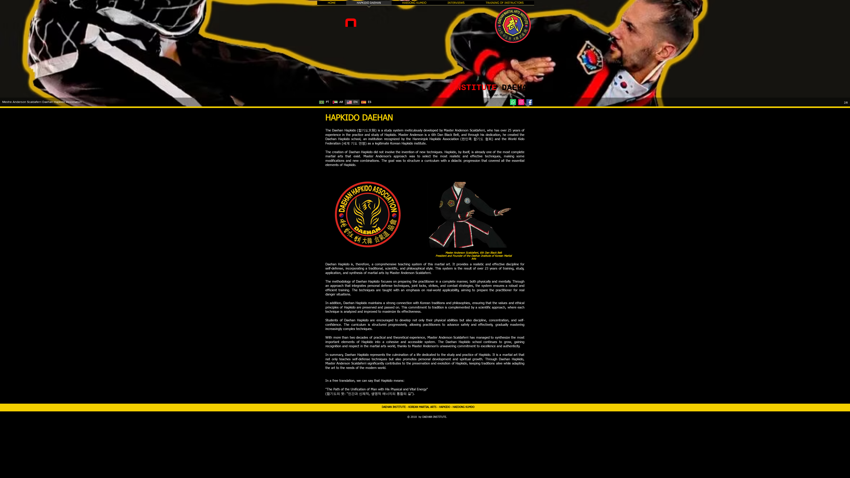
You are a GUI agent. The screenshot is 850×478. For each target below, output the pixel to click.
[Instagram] (521, 102)
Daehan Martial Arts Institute (509, 95)
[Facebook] (529, 102)
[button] (425, 53)
